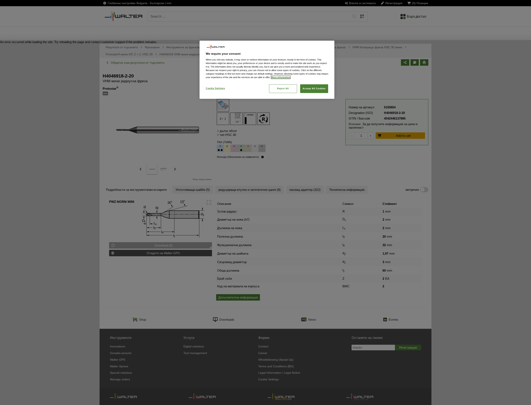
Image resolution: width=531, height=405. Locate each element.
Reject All (283, 88)
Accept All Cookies (314, 88)
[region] (267, 70)
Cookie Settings (215, 88)
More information (280, 77)
